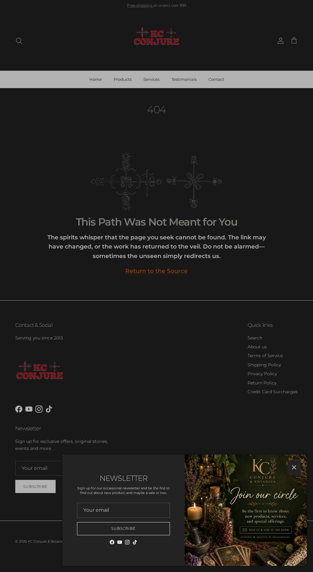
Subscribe (123, 528)
